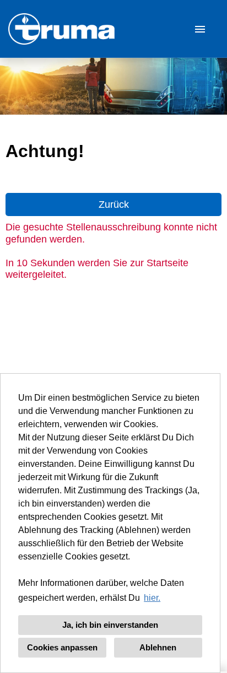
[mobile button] (200, 29)
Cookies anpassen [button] (62, 647)
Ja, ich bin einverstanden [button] (110, 624)
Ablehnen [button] (157, 647)
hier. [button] (152, 597)
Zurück (114, 204)
